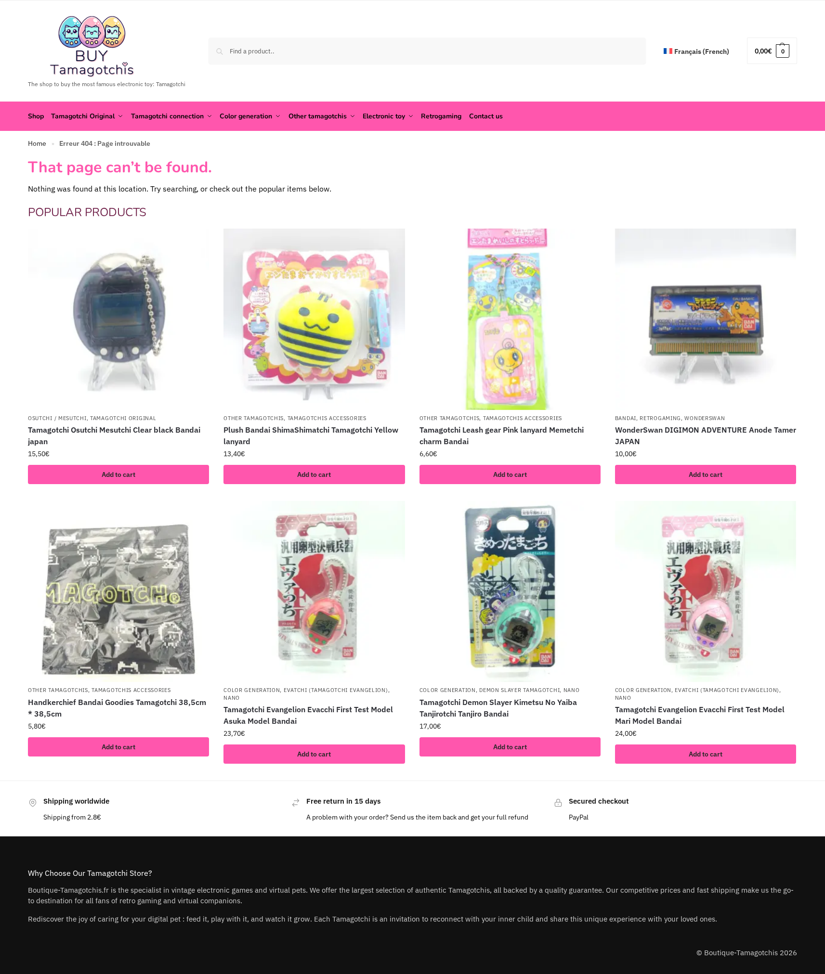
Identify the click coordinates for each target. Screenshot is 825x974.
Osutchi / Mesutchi (57, 418)
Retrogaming (660, 418)
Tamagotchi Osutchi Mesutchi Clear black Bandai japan (114, 435)
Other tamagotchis (253, 418)
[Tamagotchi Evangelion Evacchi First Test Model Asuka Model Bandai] (314, 591)
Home (37, 143)
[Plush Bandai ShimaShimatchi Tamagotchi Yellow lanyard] (314, 319)
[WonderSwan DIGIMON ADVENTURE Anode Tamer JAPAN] (705, 319)
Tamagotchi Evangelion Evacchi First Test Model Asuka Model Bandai (308, 715)
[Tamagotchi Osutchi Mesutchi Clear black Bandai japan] (118, 319)
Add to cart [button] (118, 474)
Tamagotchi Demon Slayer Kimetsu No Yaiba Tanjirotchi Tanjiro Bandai (498, 707)
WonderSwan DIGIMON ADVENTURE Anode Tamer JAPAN (705, 435)
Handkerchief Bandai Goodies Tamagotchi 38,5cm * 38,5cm (117, 707)
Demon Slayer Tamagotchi (519, 690)
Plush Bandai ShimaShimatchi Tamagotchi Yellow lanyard (310, 435)
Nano (231, 697)
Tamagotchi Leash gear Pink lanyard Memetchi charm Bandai (501, 435)
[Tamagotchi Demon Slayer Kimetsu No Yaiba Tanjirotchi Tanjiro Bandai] (510, 591)
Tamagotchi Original (123, 418)
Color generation (251, 690)
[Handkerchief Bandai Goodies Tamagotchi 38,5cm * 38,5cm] (118, 591)
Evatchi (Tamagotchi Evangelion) (336, 690)
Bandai (625, 418)
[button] (772, 51)
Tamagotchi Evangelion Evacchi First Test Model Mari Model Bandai (700, 715)
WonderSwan (704, 418)
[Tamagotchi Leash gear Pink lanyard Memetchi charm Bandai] (510, 319)
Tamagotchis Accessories (327, 418)
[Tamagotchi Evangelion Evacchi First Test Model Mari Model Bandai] (705, 591)
